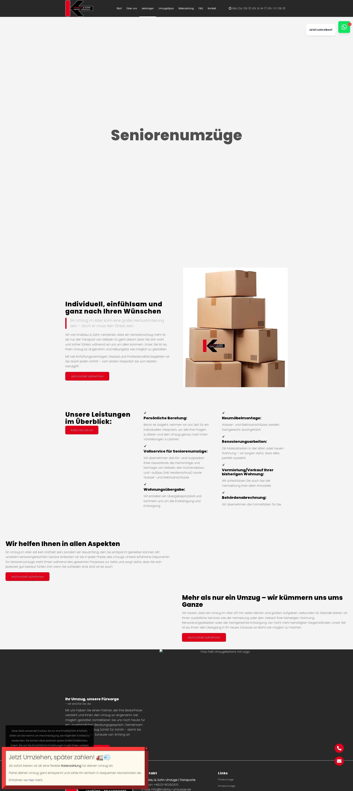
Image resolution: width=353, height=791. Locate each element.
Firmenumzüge (226, 786)
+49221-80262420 (166, 785)
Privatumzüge (225, 779)
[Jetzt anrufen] (339, 752)
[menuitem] (119, 8)
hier (31, 780)
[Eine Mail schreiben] (339, 765)
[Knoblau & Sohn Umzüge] (79, 8)
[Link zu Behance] (257, 8)
